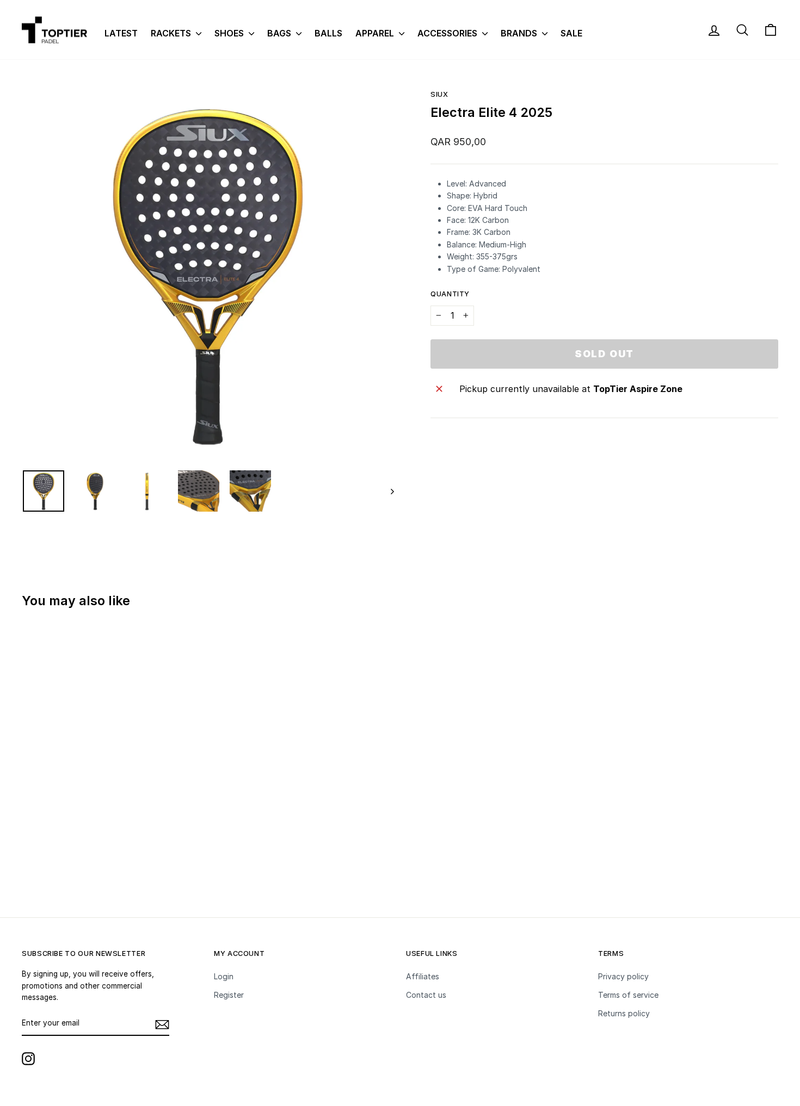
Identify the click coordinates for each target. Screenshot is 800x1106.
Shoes (230, 33)
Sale (571, 33)
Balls (328, 33)
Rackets (172, 33)
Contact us (426, 994)
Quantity (450, 294)
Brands (520, 33)
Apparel (375, 33)
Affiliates (422, 976)
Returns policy (624, 1013)
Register (229, 994)
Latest (121, 33)
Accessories (448, 33)
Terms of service (628, 994)
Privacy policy (623, 976)
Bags (280, 33)
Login (223, 976)
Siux (439, 94)
